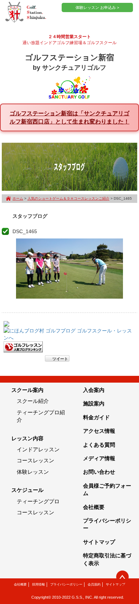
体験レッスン (33, 472)
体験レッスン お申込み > (97, 7)
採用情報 (38, 584)
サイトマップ (99, 542)
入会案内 (93, 390)
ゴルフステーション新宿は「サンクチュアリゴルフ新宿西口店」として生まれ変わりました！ (69, 117)
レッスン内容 (27, 438)
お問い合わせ (99, 472)
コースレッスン (35, 460)
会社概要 (93, 507)
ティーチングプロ (38, 501)
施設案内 (93, 403)
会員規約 (94, 584)
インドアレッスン (38, 449)
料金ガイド (96, 417)
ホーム (17, 198)
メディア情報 (99, 458)
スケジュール (27, 490)
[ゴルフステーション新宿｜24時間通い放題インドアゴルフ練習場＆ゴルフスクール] (25, 12)
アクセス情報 (99, 431)
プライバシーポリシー (66, 584)
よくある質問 (99, 445)
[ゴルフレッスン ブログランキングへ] (23, 346)
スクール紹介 (33, 401)
